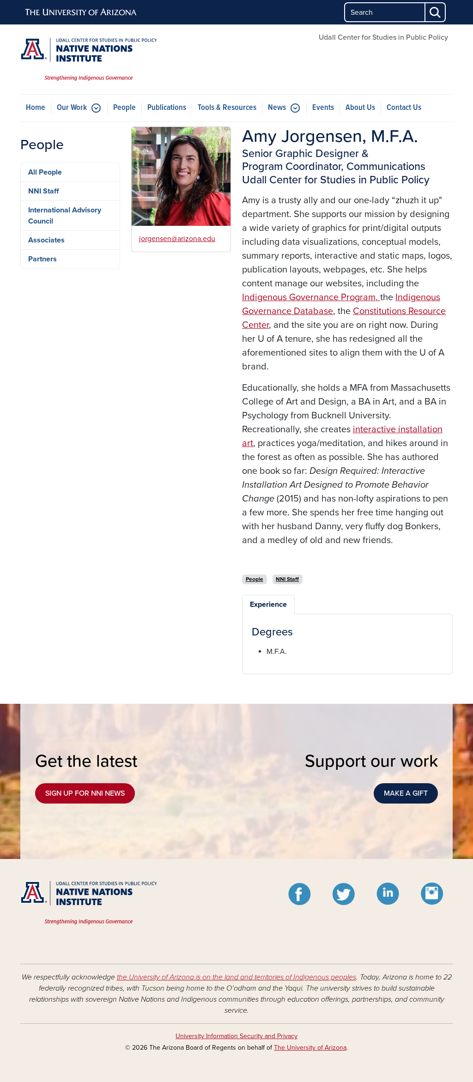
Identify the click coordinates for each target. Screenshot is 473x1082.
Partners (42, 259)
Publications (166, 108)
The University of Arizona (310, 1048)
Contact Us (404, 108)
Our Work (72, 108)
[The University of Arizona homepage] (81, 12)
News (277, 108)
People (124, 108)
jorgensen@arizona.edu (177, 238)
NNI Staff (43, 191)
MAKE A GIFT (406, 793)
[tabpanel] (347, 641)
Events (323, 108)
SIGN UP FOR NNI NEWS (85, 793)
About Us (360, 108)
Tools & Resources (227, 108)
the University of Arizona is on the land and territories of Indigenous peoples (236, 977)
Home (35, 108)
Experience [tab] (268, 604)
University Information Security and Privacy (236, 1036)
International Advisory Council (64, 216)
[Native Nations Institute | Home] (88, 59)
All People (45, 172)
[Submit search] (435, 12)
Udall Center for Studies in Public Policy (383, 37)
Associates (46, 240)
